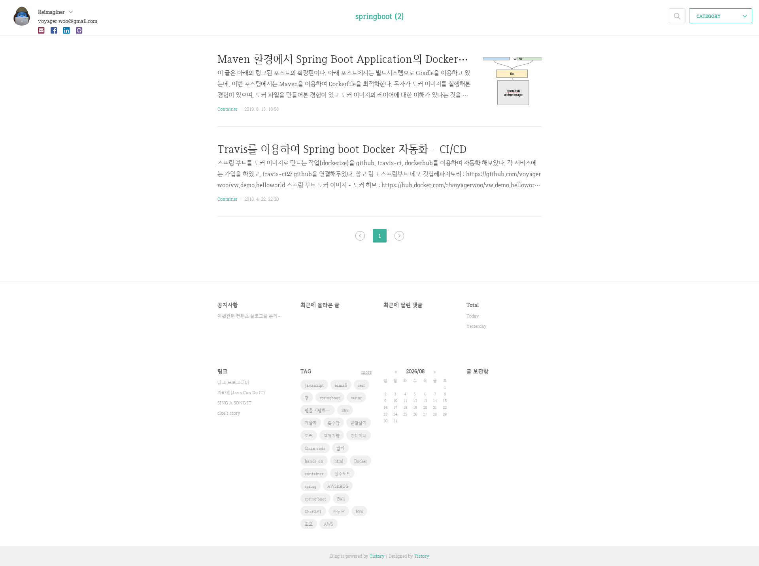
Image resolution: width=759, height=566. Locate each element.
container (314, 473)
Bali (341, 499)
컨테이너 (358, 435)
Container (227, 109)
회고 (309, 524)
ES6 (359, 511)
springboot (330, 398)
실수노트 (342, 473)
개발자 (311, 423)
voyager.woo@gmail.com (67, 20)
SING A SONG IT (234, 403)
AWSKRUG (337, 486)
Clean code (315, 448)
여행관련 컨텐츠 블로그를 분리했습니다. (251, 316)
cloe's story (228, 413)
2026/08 (415, 371)
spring (310, 486)
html (338, 461)
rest (361, 385)
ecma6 (341, 385)
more (366, 372)
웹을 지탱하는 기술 (320, 410)
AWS (328, 524)
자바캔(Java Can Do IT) (241, 392)
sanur (356, 398)
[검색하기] (677, 16)
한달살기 (358, 423)
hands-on (314, 461)
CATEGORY (709, 16)
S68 (345, 410)
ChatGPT (313, 511)
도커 (309, 435)
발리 (340, 448)
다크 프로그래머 (233, 382)
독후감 (334, 423)
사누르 (339, 511)
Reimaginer (52, 11)
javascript (314, 385)
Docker (360, 461)
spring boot (315, 499)
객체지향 (332, 435)
